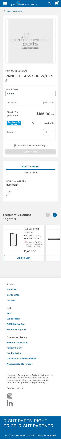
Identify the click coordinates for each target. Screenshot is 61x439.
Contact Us (13, 295)
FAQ (9, 313)
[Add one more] (52, 132)
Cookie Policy (14, 353)
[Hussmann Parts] (29, 3)
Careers (11, 300)
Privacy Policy (14, 348)
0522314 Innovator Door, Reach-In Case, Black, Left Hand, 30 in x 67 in (33, 234)
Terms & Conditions (17, 342)
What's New (13, 319)
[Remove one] (39, 132)
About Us (12, 289)
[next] (55, 215)
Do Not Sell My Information (21, 358)
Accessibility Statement (20, 364)
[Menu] (5, 3)
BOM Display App (16, 324)
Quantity (12, 132)
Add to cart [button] (30, 152)
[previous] (48, 215)
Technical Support (16, 329)
